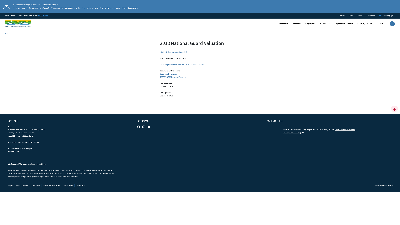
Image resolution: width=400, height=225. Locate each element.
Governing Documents (168, 64)
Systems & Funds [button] (343, 23)
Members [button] (296, 23)
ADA (13, 164)
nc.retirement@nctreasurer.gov (20, 148)
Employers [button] (310, 23)
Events (351, 16)
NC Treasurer (370, 16)
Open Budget (80, 185)
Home (7, 34)
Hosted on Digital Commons (384, 185)
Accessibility (36, 185)
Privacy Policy (68, 185)
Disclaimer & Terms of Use (51, 185)
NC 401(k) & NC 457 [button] (365, 23)
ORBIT (382, 23)
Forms (360, 16)
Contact (342, 16)
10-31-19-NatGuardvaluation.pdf (172, 52)
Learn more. (133, 8)
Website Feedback (22, 185)
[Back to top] (394, 109)
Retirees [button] (282, 23)
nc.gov (10, 185)
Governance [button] (325, 23)
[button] (392, 23)
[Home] (18, 21)
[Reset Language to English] (380, 15)
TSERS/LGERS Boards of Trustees (191, 64)
